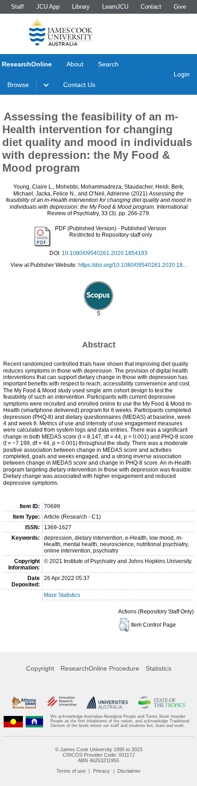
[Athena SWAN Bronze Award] (24, 702)
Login (182, 74)
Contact (151, 6)
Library (81, 6)
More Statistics (62, 595)
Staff (17, 6)
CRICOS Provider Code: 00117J (99, 755)
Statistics (158, 668)
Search (108, 64)
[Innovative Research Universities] (61, 702)
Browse (18, 84)
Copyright (40, 668)
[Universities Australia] (107, 702)
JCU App (48, 6)
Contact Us (79, 84)
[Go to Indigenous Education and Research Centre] (13, 721)
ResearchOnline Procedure (99, 668)
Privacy (101, 771)
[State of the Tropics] (162, 702)
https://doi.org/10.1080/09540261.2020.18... (132, 265)
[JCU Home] (61, 31)
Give (180, 6)
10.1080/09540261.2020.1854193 (105, 253)
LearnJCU (115, 6)
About (74, 64)
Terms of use (71, 771)
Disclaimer (129, 771)
